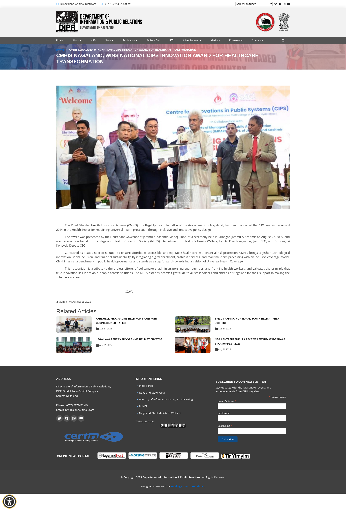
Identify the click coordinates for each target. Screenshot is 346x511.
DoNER (143, 406)
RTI (171, 40)
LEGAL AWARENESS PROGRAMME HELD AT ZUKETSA (129, 339)
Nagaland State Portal (152, 392)
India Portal (146, 386)
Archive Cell (153, 40)
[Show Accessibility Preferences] (9, 501)
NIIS (93, 40)
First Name (224, 413)
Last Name (225, 426)
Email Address (227, 401)
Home (59, 40)
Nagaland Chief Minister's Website (160, 413)
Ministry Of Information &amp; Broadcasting (166, 399)
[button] (79, 40)
